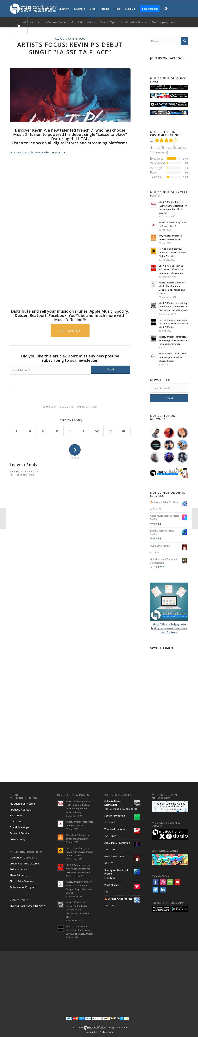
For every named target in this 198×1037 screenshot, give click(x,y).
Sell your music (18, 869)
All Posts (61, 38)
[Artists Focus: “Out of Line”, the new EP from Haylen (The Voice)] (195, 518)
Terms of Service (19, 833)
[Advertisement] (70, 261)
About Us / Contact (20, 809)
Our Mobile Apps (19, 827)
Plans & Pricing (18, 875)
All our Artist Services (22, 881)
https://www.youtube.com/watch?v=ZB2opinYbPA (38, 152)
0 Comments (66, 407)
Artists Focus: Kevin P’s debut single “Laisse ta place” (70, 48)
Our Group (16, 821)
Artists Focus (76, 38)
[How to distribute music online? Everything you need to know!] (3, 518)
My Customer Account (22, 803)
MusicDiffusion (88, 407)
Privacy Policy (18, 839)
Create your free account (24, 863)
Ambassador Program (22, 887)
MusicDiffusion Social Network (27, 905)
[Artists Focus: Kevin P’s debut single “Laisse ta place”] (70, 95)
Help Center (17, 815)
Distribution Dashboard (23, 857)
